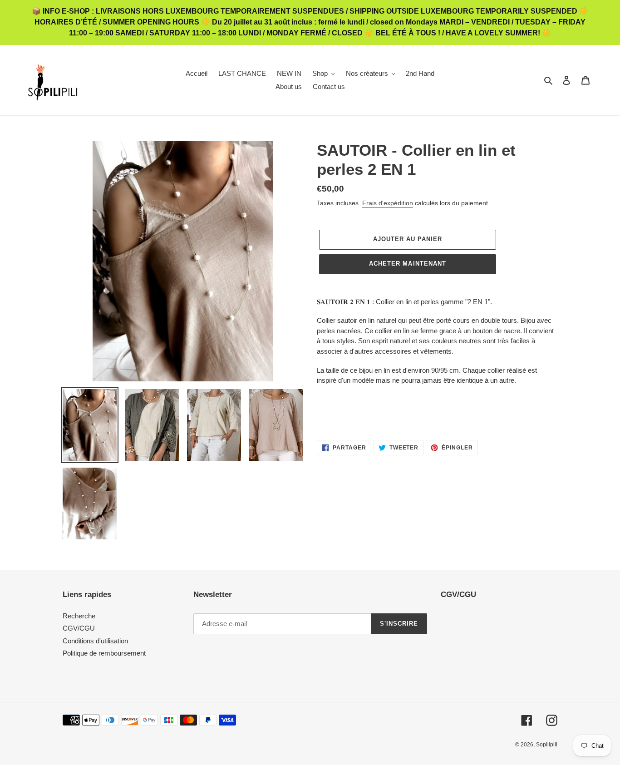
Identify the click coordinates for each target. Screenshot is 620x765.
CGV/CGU (79, 628)
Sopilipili (546, 744)
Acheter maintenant (407, 263)
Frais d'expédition (387, 203)
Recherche (79, 616)
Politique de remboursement (104, 653)
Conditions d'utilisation (95, 641)
